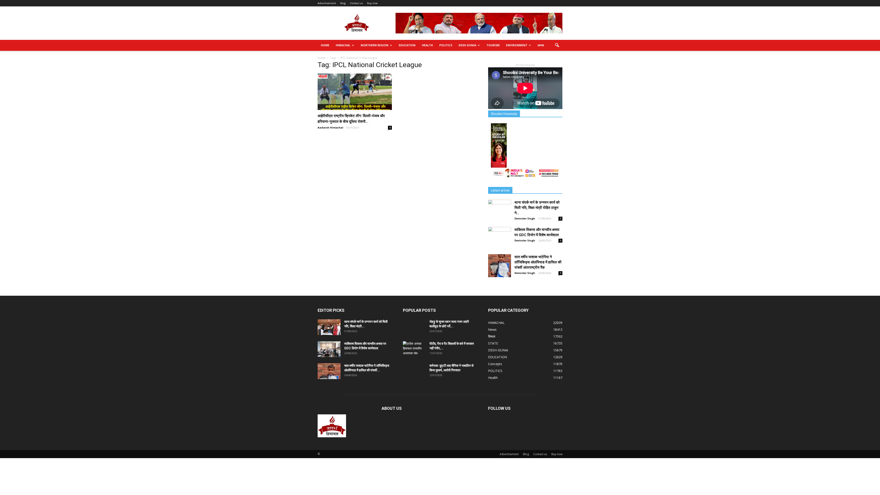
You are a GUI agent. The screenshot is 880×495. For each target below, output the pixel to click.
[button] (556, 45)
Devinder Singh (524, 218)
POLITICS (445, 45)
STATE (493, 343)
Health (427, 45)
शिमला (491, 336)
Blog (343, 3)
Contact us (356, 3)
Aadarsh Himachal (330, 127)
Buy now (372, 3)
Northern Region (374, 45)
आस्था (541, 45)
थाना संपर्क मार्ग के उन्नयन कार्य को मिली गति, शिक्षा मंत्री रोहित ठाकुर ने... (537, 207)
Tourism (493, 45)
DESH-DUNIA (467, 45)
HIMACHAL (343, 45)
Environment (516, 45)
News (492, 329)
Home (325, 45)
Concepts (495, 364)
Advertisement (327, 3)
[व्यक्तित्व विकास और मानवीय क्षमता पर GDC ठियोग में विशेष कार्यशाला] (499, 238)
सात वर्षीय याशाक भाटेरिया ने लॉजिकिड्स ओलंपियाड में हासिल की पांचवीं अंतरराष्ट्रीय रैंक (537, 262)
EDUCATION (407, 45)
